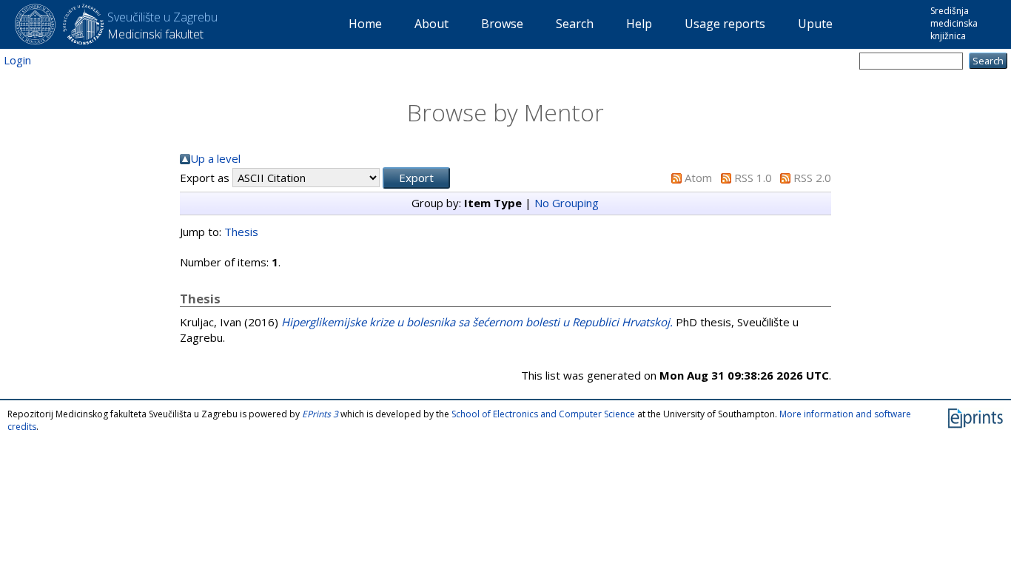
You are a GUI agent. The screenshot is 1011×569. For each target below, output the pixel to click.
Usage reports (725, 24)
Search (575, 24)
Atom (698, 177)
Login (17, 60)
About (431, 24)
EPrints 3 (320, 414)
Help (639, 24)
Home (365, 24)
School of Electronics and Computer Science (543, 414)
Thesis (241, 231)
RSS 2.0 (812, 177)
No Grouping (566, 202)
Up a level (215, 158)
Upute (815, 24)
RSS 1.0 (753, 177)
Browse (502, 24)
